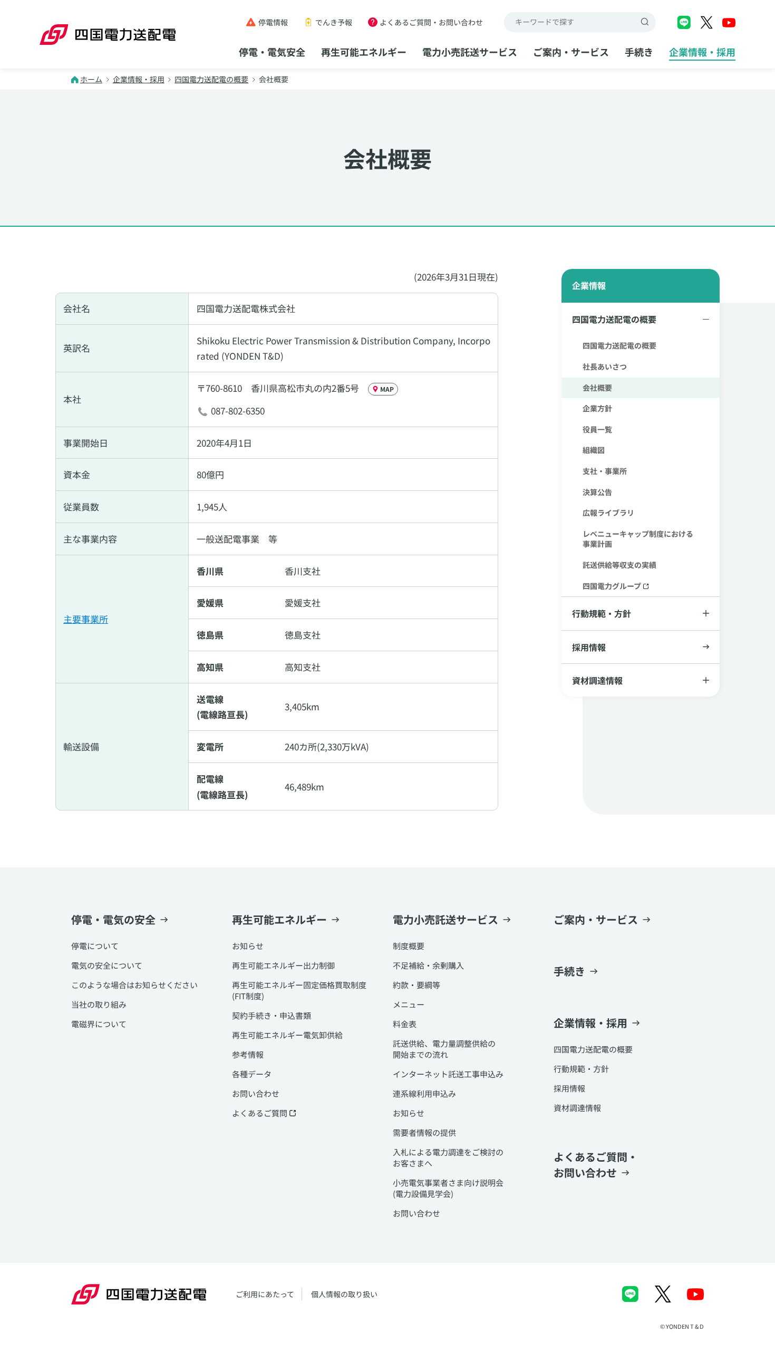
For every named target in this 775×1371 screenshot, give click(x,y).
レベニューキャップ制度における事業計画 (638, 538)
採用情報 (589, 647)
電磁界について (99, 1023)
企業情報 (589, 285)
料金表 (404, 1023)
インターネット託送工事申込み (448, 1073)
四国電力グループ (612, 586)
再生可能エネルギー (363, 52)
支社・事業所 (605, 471)
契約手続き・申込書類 (271, 1015)
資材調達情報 (577, 1107)
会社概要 (597, 387)
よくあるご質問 (259, 1112)
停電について (95, 945)
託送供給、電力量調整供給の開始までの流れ (444, 1049)
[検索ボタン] (646, 22)
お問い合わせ (255, 1093)
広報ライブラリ (608, 512)
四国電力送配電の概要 (211, 79)
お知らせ (248, 945)
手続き (639, 52)
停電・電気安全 (272, 52)
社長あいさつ (605, 366)
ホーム (91, 79)
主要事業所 (85, 618)
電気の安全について (106, 965)
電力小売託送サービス (469, 52)
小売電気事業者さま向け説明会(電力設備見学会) (448, 1188)
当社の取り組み (99, 1004)
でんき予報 (333, 22)
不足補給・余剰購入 (428, 965)
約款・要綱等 (416, 984)
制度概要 (408, 945)
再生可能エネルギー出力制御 (283, 965)
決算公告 (597, 492)
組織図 (594, 450)
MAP (387, 388)
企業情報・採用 (702, 52)
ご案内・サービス (571, 52)
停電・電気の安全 (113, 919)
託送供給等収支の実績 (619, 564)
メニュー (408, 1004)
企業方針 (597, 408)
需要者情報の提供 (424, 1132)
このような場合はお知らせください (134, 984)
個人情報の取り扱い (344, 1294)
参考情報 (248, 1054)
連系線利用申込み (424, 1093)
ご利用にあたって (265, 1294)
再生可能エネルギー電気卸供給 (287, 1034)
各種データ (252, 1073)
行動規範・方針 (581, 1068)
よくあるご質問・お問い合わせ (431, 22)
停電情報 (272, 22)
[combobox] (570, 22)
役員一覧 (597, 429)
